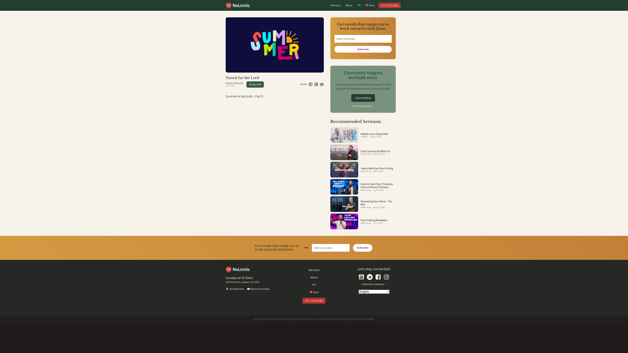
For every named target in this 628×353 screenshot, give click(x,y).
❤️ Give (370, 5)
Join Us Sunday (389, 5)
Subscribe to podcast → (374, 284)
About (348, 5)
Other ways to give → (363, 106)
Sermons (335, 5)
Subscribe (255, 84)
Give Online (363, 98)
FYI (359, 5)
